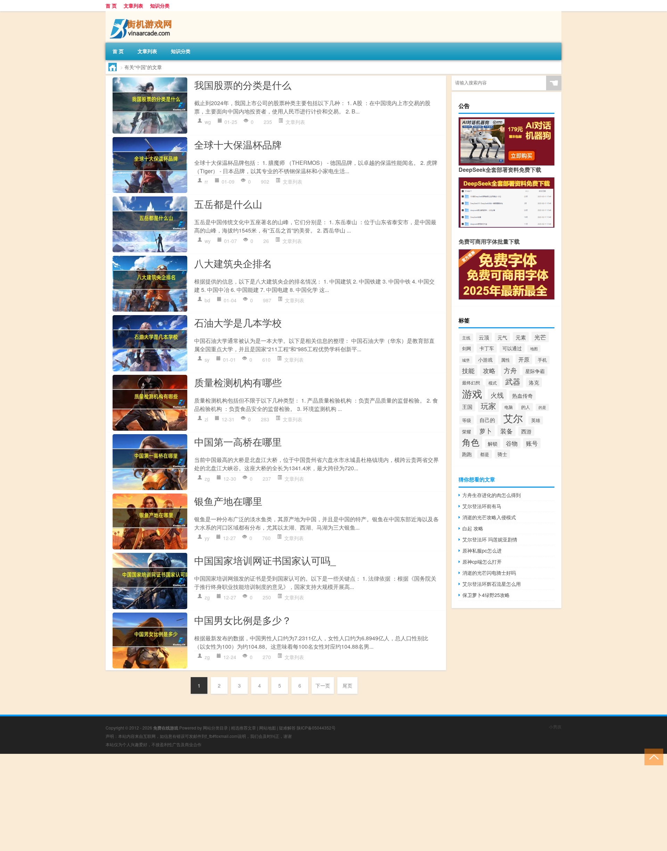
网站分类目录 (215, 728)
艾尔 (513, 418)
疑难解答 (287, 728)
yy (207, 537)
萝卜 (485, 430)
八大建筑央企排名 (233, 263)
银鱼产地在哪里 (228, 501)
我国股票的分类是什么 (242, 85)
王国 (467, 406)
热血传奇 (522, 395)
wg (208, 121)
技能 (468, 370)
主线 (466, 337)
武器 (512, 381)
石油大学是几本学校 (238, 322)
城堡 (466, 360)
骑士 (502, 453)
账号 (532, 443)
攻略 (489, 370)
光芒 (540, 337)
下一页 (322, 685)
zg (207, 478)
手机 (542, 360)
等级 (466, 420)
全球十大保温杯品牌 (238, 144)
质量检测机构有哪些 (238, 382)
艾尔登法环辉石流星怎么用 (491, 583)
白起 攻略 (472, 528)
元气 (502, 337)
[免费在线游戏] (142, 13)
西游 (526, 431)
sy (207, 359)
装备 (506, 430)
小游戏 (485, 359)
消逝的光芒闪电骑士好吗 (489, 572)
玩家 (488, 405)
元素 (521, 337)
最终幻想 (471, 382)
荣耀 (466, 431)
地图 (534, 348)
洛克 (534, 382)
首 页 (111, 5)
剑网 (466, 348)
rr (206, 181)
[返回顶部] (652, 756)
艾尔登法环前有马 (481, 506)
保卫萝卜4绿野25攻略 (486, 594)
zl (206, 419)
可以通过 (512, 348)
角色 (470, 442)
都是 (484, 454)
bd (207, 300)
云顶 (484, 337)
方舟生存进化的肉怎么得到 (491, 494)
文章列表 (133, 5)
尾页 (347, 685)
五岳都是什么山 (228, 204)
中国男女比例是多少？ (242, 620)
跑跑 (467, 453)
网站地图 (267, 728)
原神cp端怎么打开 (482, 561)
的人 (525, 407)
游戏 (472, 393)
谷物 (512, 443)
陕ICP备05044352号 (316, 728)
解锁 (492, 443)
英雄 (535, 420)
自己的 (487, 419)
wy (208, 240)
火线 (497, 394)
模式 (492, 383)
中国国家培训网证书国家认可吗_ (265, 560)
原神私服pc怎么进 (482, 550)
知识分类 (160, 5)
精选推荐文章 (243, 728)
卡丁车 (486, 348)
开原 (523, 359)
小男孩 (555, 727)
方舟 (510, 370)
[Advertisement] (208, 802)
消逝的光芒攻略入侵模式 (489, 517)
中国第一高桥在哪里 (238, 441)
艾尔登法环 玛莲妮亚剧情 (489, 539)
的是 (542, 407)
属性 (505, 359)
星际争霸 (535, 371)
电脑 (508, 407)
